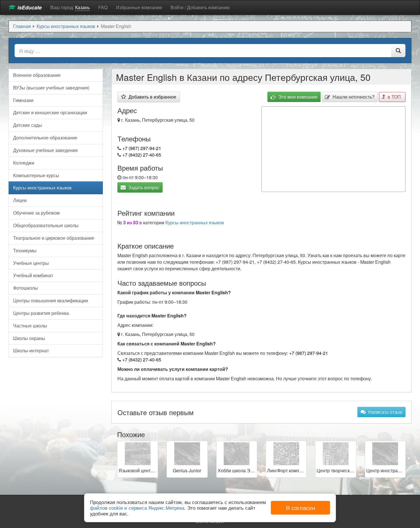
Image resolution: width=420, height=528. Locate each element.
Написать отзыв (384, 412)
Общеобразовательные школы (46, 225)
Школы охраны (29, 338)
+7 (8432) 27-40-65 (141, 154)
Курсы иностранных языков (194, 222)
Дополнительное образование (45, 137)
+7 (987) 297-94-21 (141, 148)
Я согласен (300, 507)
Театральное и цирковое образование (53, 238)
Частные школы (30, 325)
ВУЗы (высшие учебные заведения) (51, 87)
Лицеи (20, 200)
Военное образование (37, 75)
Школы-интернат (31, 350)
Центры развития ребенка (41, 313)
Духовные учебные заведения (45, 150)
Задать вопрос (143, 187)
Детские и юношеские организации (50, 112)
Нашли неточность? (353, 96)
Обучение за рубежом (36, 212)
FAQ (102, 7)
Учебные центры (31, 263)
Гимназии (23, 100)
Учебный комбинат (33, 275)
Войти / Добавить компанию (200, 7)
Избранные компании (139, 7)
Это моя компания (297, 96)
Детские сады (27, 125)
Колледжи (23, 162)
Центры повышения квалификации (50, 300)
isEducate (29, 7)
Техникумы (25, 250)
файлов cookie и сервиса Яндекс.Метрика (137, 507)
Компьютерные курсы (36, 175)
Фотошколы (25, 288)
